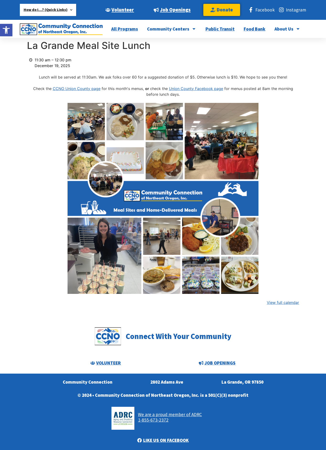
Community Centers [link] (168, 29)
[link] (6, 30)
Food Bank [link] (254, 29)
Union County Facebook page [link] (196, 88)
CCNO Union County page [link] (76, 88)
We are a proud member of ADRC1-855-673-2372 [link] (170, 417)
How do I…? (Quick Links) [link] (46, 9)
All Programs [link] (124, 29)
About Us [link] (283, 29)
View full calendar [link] (283, 302)
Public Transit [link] (220, 29)
